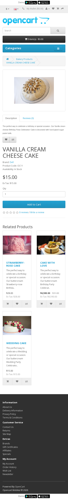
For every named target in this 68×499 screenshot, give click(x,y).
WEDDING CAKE (16, 343)
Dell (12, 162)
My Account (8, 463)
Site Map (7, 434)
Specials (7, 454)
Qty (4, 188)
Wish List (7, 470)
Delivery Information (13, 410)
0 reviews (23, 212)
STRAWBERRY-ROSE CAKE (15, 264)
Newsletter (8, 474)
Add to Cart (34, 204)
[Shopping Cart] (58, 8)
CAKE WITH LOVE (47, 264)
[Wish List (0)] (53, 8)
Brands (6, 443)
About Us (7, 407)
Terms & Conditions (12, 417)
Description (11, 118)
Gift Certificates (10, 447)
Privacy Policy (9, 414)
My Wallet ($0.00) (35, 8)
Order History (9, 467)
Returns (6, 430)
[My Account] (48, 8)
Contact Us (8, 427)
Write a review (37, 212)
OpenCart (20, 486)
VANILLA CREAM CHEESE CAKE (20, 62)
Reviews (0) (28, 118)
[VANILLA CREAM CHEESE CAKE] (34, 90)
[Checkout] (62, 8)
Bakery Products (24, 59)
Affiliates (7, 450)
